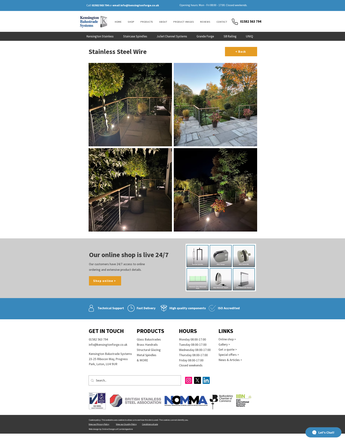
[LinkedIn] (206, 380)
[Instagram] (188, 380)
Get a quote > (227, 349)
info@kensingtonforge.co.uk (139, 5)
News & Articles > (230, 360)
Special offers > (228, 355)
